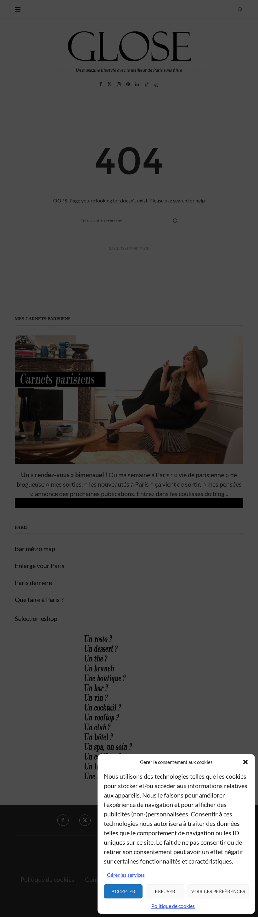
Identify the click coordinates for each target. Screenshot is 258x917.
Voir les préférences (218, 891)
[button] (245, 762)
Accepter (123, 891)
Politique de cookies (173, 906)
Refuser (165, 891)
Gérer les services (126, 875)
